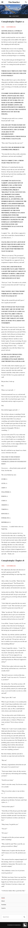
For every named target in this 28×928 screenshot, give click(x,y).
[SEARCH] (24, 917)
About (3, 901)
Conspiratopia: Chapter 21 (12, 21)
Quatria (3, 908)
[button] (25, 925)
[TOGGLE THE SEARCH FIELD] (26, 2)
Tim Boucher (14, 2)
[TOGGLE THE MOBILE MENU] (2, 2)
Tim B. (2, 26)
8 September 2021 (11, 26)
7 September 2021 (11, 565)
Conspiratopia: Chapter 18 (12, 560)
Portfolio (3, 904)
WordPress (17, 925)
